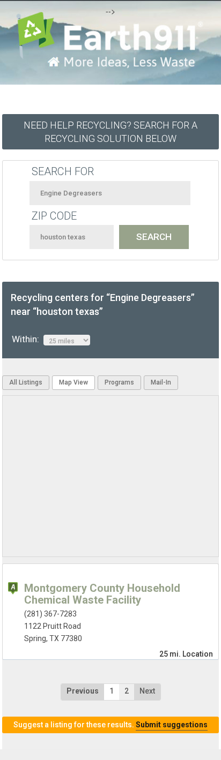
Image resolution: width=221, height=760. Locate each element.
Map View (73, 382)
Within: (27, 339)
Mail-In (161, 382)
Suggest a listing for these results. (110, 724)
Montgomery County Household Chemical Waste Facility (102, 594)
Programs (119, 382)
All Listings (25, 382)
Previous (83, 691)
